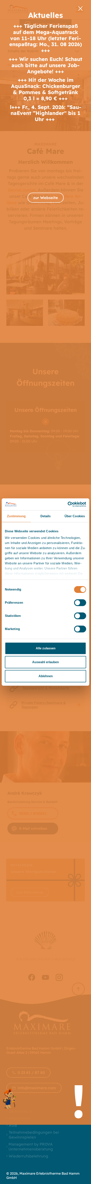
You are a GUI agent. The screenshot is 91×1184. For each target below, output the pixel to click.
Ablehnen (46, 676)
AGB (13, 1125)
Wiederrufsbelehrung (28, 1156)
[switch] (80, 602)
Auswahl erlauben (45, 662)
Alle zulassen (45, 648)
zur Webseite (45, 197)
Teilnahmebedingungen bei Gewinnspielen (34, 1135)
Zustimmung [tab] (16, 516)
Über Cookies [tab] (75, 516)
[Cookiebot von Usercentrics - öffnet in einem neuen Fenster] (67, 504)
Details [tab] (45, 516)
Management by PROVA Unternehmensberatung (30, 1147)
